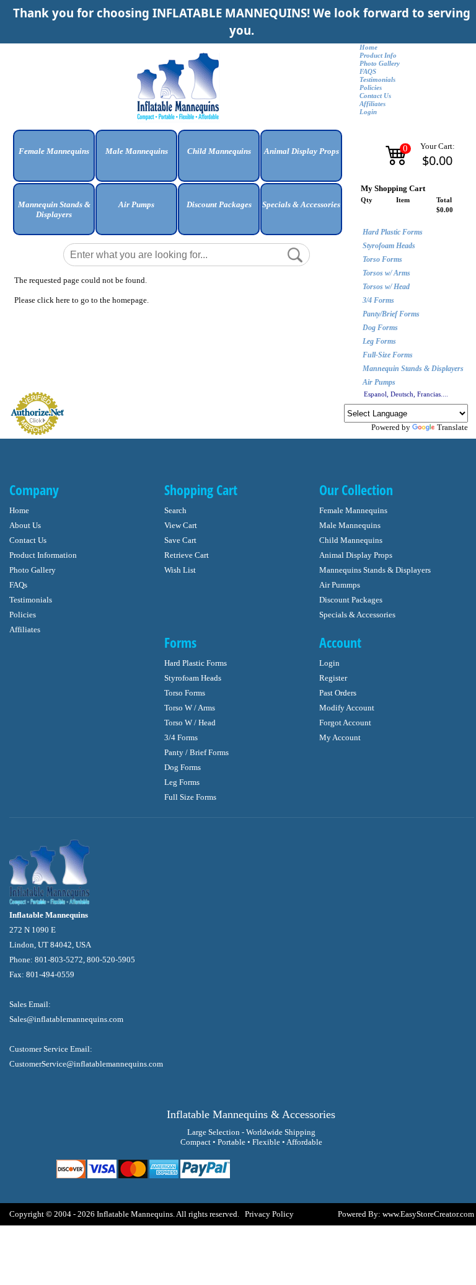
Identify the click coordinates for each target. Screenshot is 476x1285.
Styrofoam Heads (389, 245)
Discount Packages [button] (219, 204)
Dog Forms (380, 327)
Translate (452, 427)
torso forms (184, 692)
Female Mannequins (353, 510)
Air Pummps (339, 584)
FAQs (18, 584)
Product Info (378, 55)
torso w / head (190, 722)
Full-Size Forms (388, 355)
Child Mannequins (350, 540)
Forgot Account (345, 722)
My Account (340, 737)
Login (368, 112)
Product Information (43, 555)
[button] (54, 160)
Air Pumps (379, 382)
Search (175, 510)
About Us (25, 525)
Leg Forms (379, 341)
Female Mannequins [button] (54, 151)
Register (333, 678)
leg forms (182, 782)
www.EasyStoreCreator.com (428, 1214)
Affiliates (372, 104)
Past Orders (337, 692)
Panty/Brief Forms (391, 314)
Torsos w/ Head (386, 286)
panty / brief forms (196, 752)
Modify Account (346, 707)
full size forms (190, 797)
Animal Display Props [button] (301, 151)
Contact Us (375, 95)
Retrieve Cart (186, 555)
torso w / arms (189, 707)
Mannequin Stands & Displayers (413, 368)
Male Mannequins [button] (136, 151)
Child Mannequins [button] (219, 151)
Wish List (180, 570)
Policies (370, 87)
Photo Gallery (379, 63)
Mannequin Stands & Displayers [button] (54, 209)
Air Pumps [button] (136, 204)
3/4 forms (181, 737)
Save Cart (180, 540)
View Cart (180, 525)
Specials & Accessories (357, 614)
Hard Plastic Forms (393, 232)
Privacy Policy (269, 1214)
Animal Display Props (355, 555)
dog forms (182, 767)
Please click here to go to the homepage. (81, 300)
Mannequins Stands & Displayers (375, 570)
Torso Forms (382, 259)
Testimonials (377, 79)
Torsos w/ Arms (386, 273)
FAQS (367, 71)
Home (368, 47)
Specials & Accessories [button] (301, 204)
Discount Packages (350, 599)
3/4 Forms (378, 300)
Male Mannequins (350, 525)
